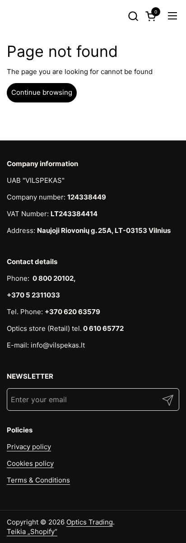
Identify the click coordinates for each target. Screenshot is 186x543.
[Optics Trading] (23, 16)
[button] (133, 16)
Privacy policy (29, 446)
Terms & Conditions (38, 480)
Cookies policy (30, 463)
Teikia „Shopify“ (32, 531)
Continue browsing (41, 92)
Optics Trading (89, 522)
